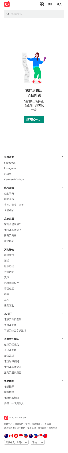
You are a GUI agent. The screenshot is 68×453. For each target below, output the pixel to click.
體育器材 (9, 355)
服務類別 (9, 305)
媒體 (27, 424)
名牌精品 (9, 210)
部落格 (8, 173)
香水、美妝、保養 (14, 204)
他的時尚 (9, 193)
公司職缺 (47, 424)
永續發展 (36, 424)
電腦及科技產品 (12, 319)
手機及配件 (10, 324)
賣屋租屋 (9, 288)
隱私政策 (42, 427)
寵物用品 (9, 240)
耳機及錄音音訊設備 (15, 330)
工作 (6, 299)
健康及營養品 (11, 344)
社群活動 (9, 271)
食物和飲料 (10, 350)
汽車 (6, 277)
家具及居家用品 (12, 224)
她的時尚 (9, 198)
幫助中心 (8, 424)
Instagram (10, 168)
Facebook (10, 162)
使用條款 (31, 427)
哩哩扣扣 (9, 254)
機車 (6, 294)
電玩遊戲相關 (11, 361)
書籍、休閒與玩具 (14, 403)
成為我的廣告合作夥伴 (14, 427)
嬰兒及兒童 (10, 235)
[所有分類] (42, 4)
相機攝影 (9, 386)
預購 (6, 260)
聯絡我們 (19, 424)
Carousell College (14, 179)
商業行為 (53, 427)
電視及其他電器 (12, 229)
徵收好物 (9, 266)
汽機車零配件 (11, 282)
